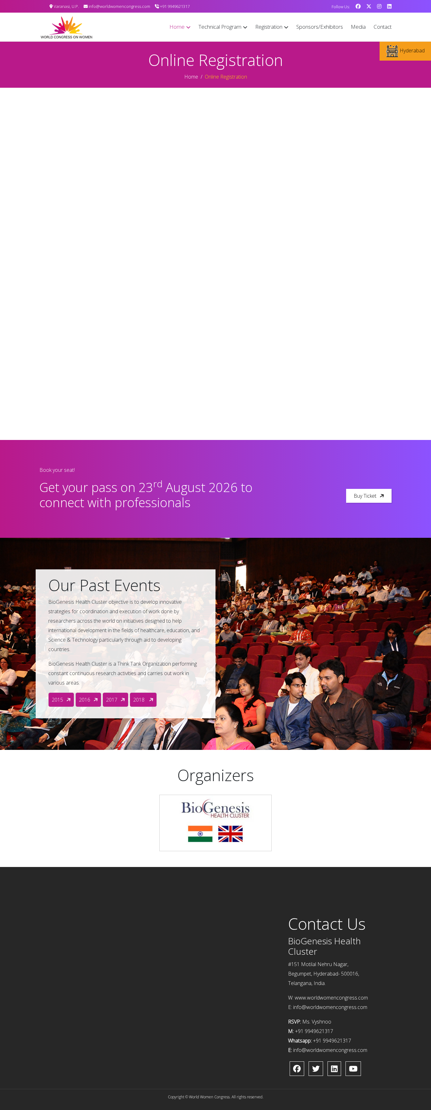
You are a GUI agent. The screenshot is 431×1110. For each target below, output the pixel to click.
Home (177, 26)
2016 (84, 699)
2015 (57, 699)
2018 (139, 699)
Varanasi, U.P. (66, 6)
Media (358, 26)
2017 (111, 699)
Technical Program (219, 26)
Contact (383, 26)
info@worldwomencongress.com (119, 6)
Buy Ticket (365, 495)
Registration (268, 26)
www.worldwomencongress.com (331, 997)
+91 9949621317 (174, 6)
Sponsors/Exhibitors (319, 26)
